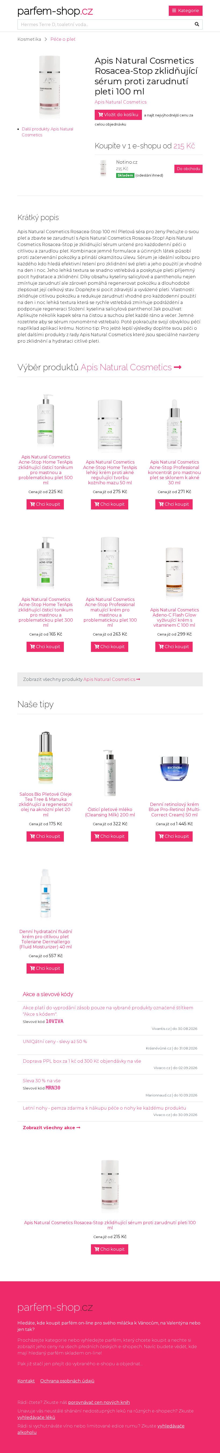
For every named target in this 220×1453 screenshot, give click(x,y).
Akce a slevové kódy (48, 994)
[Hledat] (197, 24)
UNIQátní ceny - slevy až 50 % (55, 1041)
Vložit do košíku (120, 114)
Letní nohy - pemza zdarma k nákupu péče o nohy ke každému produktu (104, 1108)
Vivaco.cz (162, 1068)
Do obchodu (188, 168)
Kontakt (26, 1381)
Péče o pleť (62, 39)
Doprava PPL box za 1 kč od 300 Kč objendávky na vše (82, 1061)
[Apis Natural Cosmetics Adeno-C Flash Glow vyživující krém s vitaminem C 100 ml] (174, 574)
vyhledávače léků (36, 1417)
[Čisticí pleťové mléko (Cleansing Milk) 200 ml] (110, 774)
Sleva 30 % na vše (42, 1080)
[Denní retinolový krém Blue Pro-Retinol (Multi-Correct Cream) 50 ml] (174, 768)
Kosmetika (29, 39)
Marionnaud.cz (158, 1095)
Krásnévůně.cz (158, 1048)
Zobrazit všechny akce (49, 1127)
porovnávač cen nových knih (99, 1402)
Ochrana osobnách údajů (67, 1381)
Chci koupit (47, 504)
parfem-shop (55, 10)
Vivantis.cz (161, 1029)
